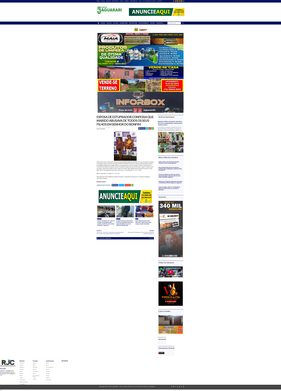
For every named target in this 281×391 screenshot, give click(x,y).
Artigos (152, 23)
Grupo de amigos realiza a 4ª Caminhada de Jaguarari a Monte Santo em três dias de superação (169, 188)
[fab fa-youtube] (179, 386)
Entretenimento (144, 23)
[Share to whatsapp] (153, 128)
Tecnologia (22, 384)
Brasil (98, 1)
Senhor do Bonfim (24, 382)
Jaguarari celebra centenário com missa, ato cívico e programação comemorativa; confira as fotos (170, 123)
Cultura (115, 23)
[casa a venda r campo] (140, 78)
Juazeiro (21, 373)
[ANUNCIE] (156, 15)
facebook (151, 238)
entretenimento (49, 367)
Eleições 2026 (123, 23)
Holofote (22, 369)
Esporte (48, 369)
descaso (21, 365)
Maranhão (115, 1)
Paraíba (126, 1)
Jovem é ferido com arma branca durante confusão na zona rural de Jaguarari (169, 162)
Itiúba (21, 371)
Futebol (48, 373)
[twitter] (176, 1)
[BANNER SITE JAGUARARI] (140, 32)
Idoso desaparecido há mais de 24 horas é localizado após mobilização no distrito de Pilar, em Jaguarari (170, 169)
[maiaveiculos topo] (140, 44)
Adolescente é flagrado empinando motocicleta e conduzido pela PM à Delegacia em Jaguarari (170, 182)
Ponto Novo (22, 379)
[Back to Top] (183, 386)
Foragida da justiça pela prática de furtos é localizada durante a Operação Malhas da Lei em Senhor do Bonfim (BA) (124, 223)
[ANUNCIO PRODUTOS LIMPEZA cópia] (140, 65)
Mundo (21, 375)
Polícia (103, 23)
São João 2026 (133, 23)
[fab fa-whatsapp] (183, 1)
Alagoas (108, 1)
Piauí (140, 1)
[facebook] (174, 1)
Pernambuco (134, 1)
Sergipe (159, 1)
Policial (118, 218)
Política (109, 23)
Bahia (103, 1)
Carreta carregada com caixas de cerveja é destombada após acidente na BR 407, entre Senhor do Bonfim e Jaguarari (106, 223)
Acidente (99, 218)
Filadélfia (21, 367)
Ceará (121, 1)
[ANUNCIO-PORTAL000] (125, 202)
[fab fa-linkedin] (177, 386)
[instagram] (177, 1)
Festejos (48, 371)
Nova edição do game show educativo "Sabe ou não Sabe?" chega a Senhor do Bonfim (143, 222)
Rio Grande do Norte (149, 1)
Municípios (160, 23)
